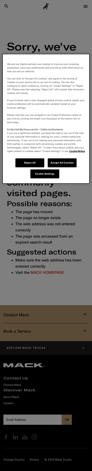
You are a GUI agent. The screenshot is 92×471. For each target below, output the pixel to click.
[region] (46, 119)
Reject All (30, 162)
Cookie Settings (45, 173)
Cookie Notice (77, 151)
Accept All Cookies (62, 162)
